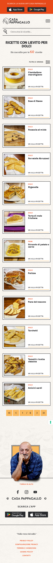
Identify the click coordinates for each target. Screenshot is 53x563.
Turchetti (33, 330)
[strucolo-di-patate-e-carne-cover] (14, 250)
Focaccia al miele (37, 129)
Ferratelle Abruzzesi (38, 158)
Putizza (32, 273)
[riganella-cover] (14, 193)
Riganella (33, 187)
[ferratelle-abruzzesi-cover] (14, 164)
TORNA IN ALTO (26, 484)
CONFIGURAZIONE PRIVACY (26, 544)
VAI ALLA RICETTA (35, 87)
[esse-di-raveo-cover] (14, 107)
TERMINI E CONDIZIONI (26, 548)
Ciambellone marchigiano (35, 73)
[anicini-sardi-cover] (14, 393)
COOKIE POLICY (26, 552)
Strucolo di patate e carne (38, 245)
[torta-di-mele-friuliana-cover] (14, 221)
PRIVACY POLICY (26, 541)
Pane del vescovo (37, 301)
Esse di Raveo (35, 101)
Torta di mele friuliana (35, 217)
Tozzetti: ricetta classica (36, 360)
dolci (30, 69)
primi (30, 241)
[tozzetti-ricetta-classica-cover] (14, 365)
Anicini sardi (35, 388)
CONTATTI (26, 555)
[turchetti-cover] (14, 336)
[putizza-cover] (14, 279)
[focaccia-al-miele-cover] (14, 135)
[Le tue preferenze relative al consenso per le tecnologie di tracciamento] (50, 422)
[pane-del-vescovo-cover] (14, 307)
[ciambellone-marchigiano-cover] (14, 78)
